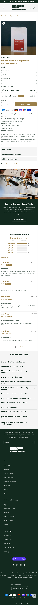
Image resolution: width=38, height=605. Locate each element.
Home (3, 14)
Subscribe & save (14, 96)
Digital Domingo (24, 603)
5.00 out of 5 (23, 238)
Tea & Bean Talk (9, 548)
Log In (5, 505)
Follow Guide (19, 219)
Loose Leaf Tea (9, 477)
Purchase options (7, 87)
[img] (5, 262)
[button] (3, 8)
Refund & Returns (9, 517)
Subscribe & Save (9, 509)
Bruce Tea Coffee (12, 164)
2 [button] (18, 347)
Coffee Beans (10, 14)
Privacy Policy (8, 521)
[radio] (3, 90)
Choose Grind (5, 78)
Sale (5, 493)
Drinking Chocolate (10, 481)
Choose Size (5, 71)
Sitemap (6, 552)
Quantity (3, 101)
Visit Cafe (7, 544)
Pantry (6, 489)
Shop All (6, 470)
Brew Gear (7, 486)
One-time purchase (12, 90)
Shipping (6, 513)
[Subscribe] (32, 442)
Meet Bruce (7, 536)
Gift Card (7, 466)
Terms (6, 525)
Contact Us (7, 540)
